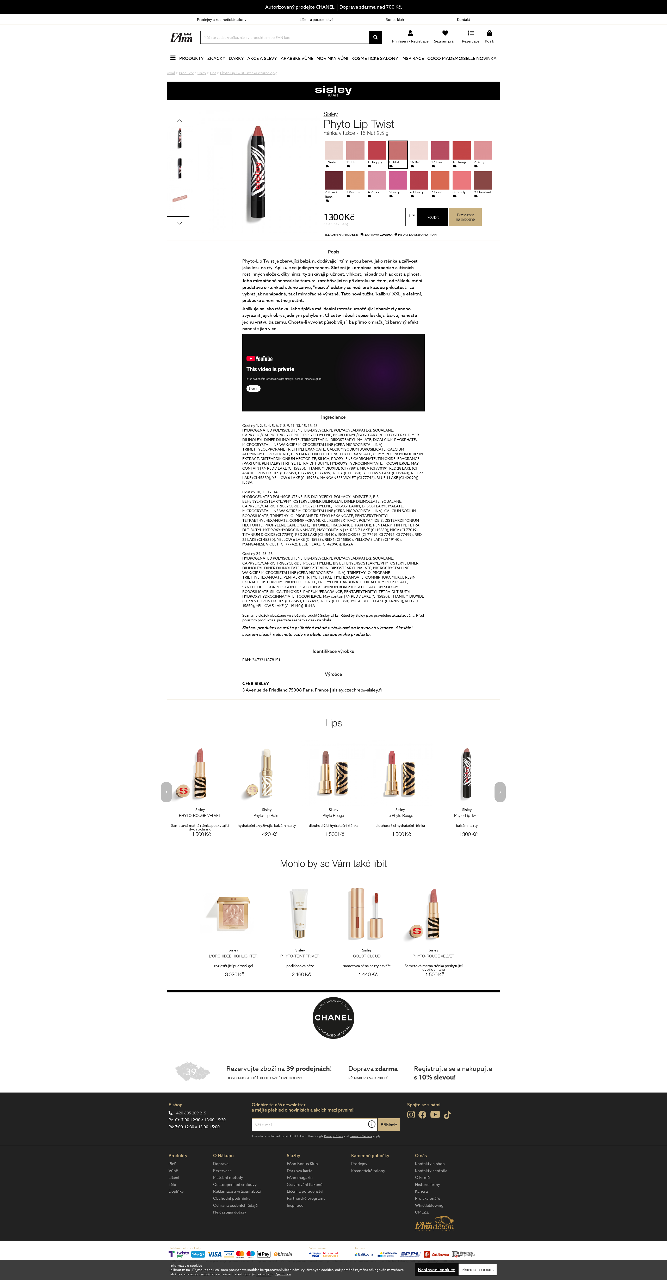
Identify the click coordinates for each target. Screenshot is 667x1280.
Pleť (172, 1164)
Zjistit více (283, 1274)
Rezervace (222, 1171)
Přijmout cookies (477, 1269)
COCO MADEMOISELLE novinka (462, 58)
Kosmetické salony (374, 58)
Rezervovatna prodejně (465, 217)
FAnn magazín (300, 1177)
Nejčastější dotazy (229, 1212)
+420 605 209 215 (190, 1113)
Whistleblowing (429, 1205)
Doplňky (176, 1191)
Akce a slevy (262, 58)
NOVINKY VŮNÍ (332, 58)
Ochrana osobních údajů (235, 1205)
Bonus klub (395, 19)
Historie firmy (427, 1184)
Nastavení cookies (436, 1270)
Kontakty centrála (431, 1171)
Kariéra (421, 1191)
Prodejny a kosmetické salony (221, 19)
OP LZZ (422, 1212)
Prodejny (359, 1164)
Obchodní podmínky (231, 1198)
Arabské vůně (297, 58)
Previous (180, 120)
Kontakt (463, 19)
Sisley (331, 113)
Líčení (174, 1177)
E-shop (175, 1104)
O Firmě (422, 1177)
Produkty (191, 58)
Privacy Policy (333, 1136)
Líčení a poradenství (316, 19)
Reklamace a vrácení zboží (237, 1191)
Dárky (236, 58)
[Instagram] (411, 1114)
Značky (216, 58)
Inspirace (413, 58)
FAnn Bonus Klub (302, 1164)
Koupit (433, 217)
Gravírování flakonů (305, 1184)
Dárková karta (299, 1171)
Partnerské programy (306, 1198)
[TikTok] (447, 1115)
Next (180, 223)
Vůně (173, 1171)
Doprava (220, 1164)
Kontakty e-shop (430, 1164)
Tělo (172, 1184)
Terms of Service (361, 1136)
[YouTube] (435, 1114)
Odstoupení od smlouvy (235, 1184)
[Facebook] (422, 1115)
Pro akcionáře (427, 1198)
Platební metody (228, 1177)
